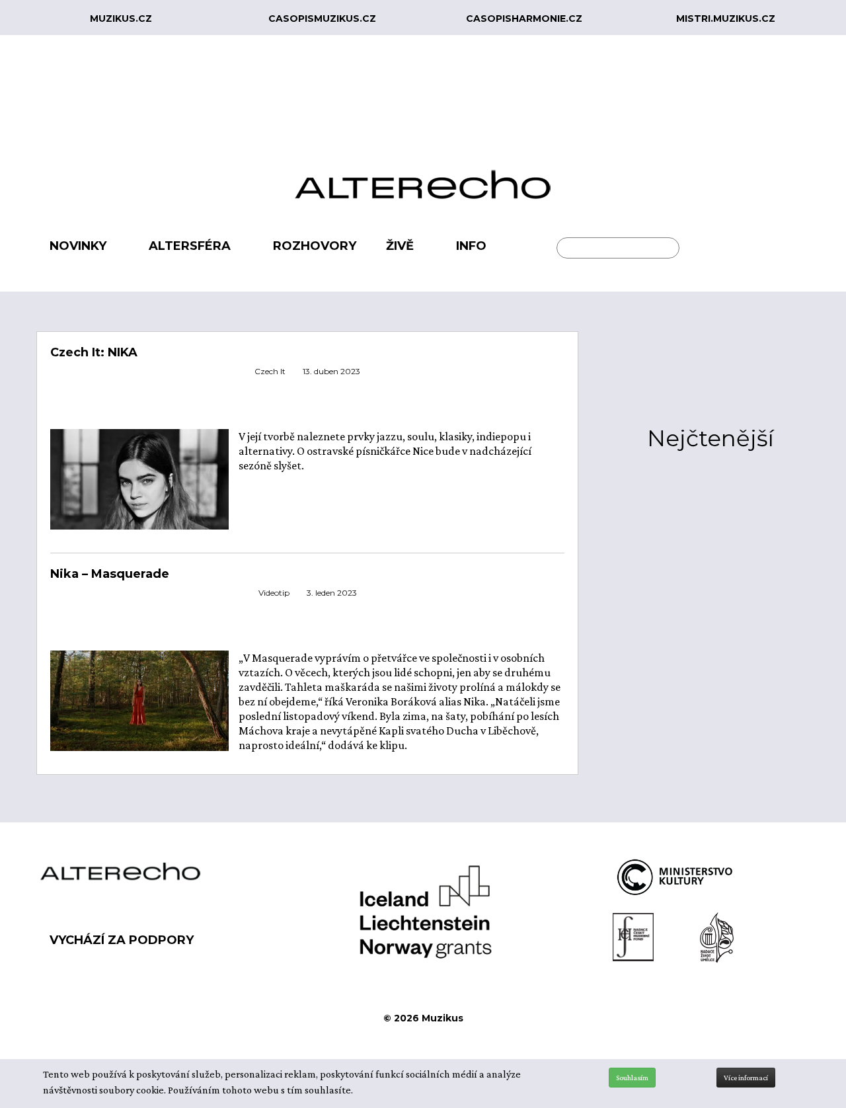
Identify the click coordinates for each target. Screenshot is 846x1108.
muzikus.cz (121, 18)
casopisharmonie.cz (524, 18)
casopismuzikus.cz (322, 18)
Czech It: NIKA (93, 352)
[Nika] (139, 699)
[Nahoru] (826, 1043)
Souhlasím (632, 1077)
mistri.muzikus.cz (725, 18)
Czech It (270, 371)
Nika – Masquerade (109, 574)
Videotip (273, 593)
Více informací (746, 1077)
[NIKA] (139, 491)
